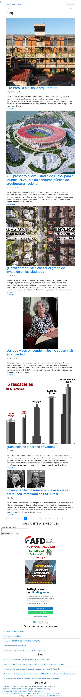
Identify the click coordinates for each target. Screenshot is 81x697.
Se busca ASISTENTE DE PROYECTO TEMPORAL (21, 641)
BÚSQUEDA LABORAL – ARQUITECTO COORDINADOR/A (24, 651)
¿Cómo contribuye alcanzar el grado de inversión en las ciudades (35, 270)
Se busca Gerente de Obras (13, 631)
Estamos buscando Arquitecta (14, 646)
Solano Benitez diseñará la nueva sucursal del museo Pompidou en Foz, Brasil (37, 492)
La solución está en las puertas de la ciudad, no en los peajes (26, 659)
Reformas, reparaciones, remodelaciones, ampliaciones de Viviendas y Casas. (30, 693)
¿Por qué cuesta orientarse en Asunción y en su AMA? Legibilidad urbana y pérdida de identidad (39, 674)
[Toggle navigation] (71, 8)
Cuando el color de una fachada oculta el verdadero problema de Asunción (31, 669)
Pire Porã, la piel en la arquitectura (31, 88)
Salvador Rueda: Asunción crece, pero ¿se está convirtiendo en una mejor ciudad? (34, 664)
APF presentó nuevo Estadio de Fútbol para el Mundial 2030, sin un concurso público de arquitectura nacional (40, 179)
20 (41, 518)
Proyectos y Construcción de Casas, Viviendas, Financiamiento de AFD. (28, 686)
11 (33, 518)
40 (50, 518)
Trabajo (19, 4)
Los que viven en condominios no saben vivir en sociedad (39, 352)
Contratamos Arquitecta (12, 636)
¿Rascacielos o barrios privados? (30, 447)
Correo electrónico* (8, 527)
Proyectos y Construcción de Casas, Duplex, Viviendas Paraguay (25, 689)
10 (29, 518)
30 (45, 518)
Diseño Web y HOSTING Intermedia (49, 696)
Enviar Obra (10, 4)
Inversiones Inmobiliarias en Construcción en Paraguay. (22, 691)
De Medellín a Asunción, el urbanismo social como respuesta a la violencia (31, 679)
